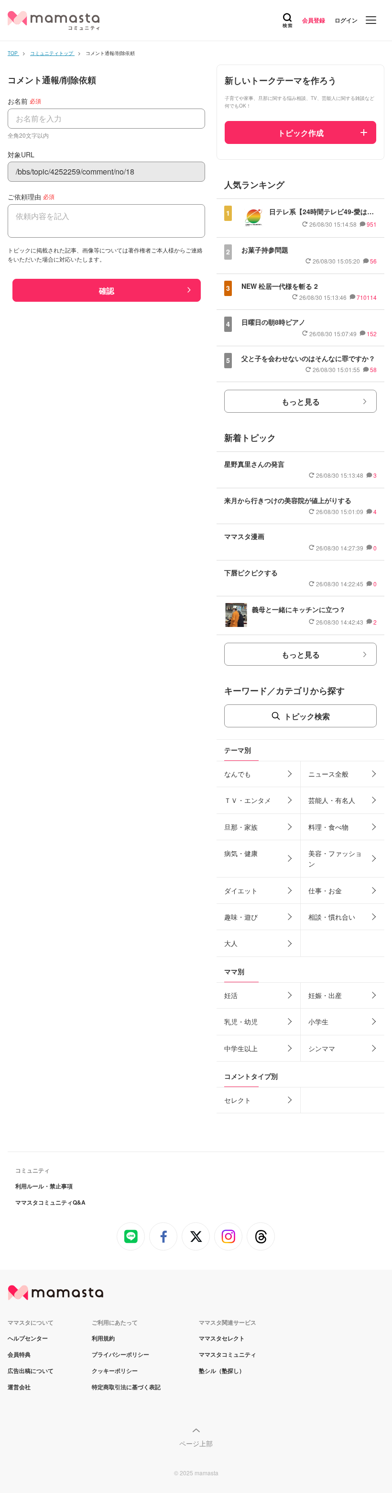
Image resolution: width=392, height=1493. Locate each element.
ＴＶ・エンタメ (247, 800)
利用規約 (103, 1338)
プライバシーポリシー (120, 1354)
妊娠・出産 (325, 995)
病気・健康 (241, 853)
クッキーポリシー (115, 1370)
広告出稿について (31, 1370)
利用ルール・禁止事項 (44, 1186)
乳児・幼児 (241, 1021)
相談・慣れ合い (331, 917)
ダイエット (241, 890)
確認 (106, 290)
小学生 (318, 1021)
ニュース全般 (328, 774)
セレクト (237, 1100)
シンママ (321, 1048)
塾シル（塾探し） (222, 1370)
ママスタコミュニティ (227, 1354)
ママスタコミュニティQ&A (50, 1202)
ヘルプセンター (28, 1338)
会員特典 (19, 1354)
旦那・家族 (241, 827)
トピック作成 (301, 132)
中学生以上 (241, 1048)
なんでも (237, 774)
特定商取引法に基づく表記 (126, 1387)
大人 (231, 943)
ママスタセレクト (222, 1338)
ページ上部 (196, 1443)
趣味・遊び (241, 917)
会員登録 (313, 20)
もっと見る (301, 401)
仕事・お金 (325, 890)
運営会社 (19, 1387)
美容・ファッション (335, 858)
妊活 (231, 995)
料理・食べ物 (328, 827)
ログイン (346, 20)
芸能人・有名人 (331, 800)
